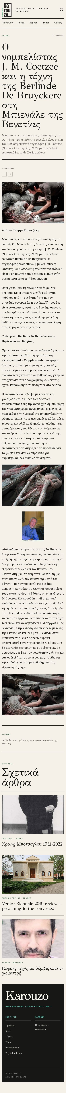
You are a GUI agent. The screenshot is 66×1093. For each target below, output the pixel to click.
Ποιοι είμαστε (42, 1025)
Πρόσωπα (7, 22)
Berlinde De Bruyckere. (14, 740)
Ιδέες (21, 22)
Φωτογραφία (12, 1047)
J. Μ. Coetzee (34, 740)
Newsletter (41, 1029)
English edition (14, 1053)
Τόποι (46, 22)
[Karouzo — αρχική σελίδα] (7, 10)
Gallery (58, 22)
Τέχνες (33, 22)
